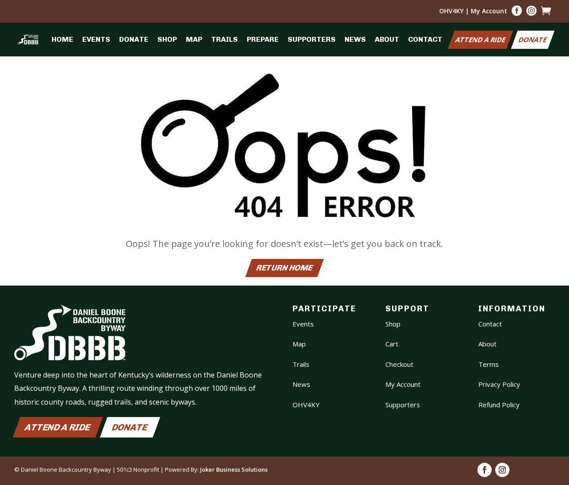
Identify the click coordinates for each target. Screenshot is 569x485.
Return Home (284, 268)
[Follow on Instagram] (502, 470)
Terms (488, 364)
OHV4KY (451, 11)
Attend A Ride (480, 39)
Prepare (263, 39)
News (355, 39)
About (387, 39)
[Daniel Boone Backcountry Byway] (28, 39)
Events (96, 39)
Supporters (312, 39)
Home (62, 39)
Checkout (399, 364)
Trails (224, 39)
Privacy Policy (499, 384)
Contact (425, 39)
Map (194, 39)
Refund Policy (499, 404)
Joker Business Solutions (234, 469)
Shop (167, 39)
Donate (133, 39)
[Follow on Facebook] (484, 470)
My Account (489, 11)
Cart (391, 343)
